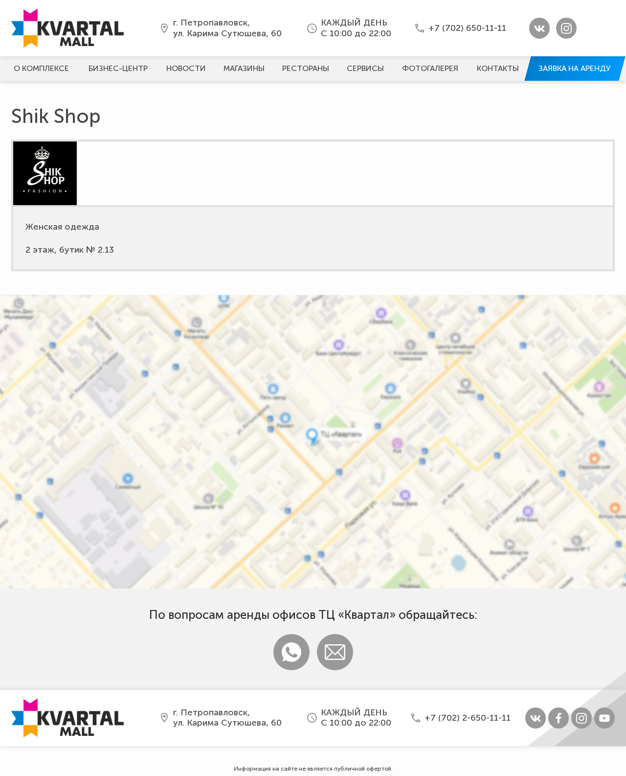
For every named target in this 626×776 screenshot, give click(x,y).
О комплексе (41, 68)
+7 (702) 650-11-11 (467, 28)
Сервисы (365, 68)
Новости (186, 68)
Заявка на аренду (574, 68)
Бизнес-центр (118, 68)
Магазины (244, 68)
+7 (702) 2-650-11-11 (468, 717)
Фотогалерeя (430, 68)
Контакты (498, 68)
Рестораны (305, 68)
